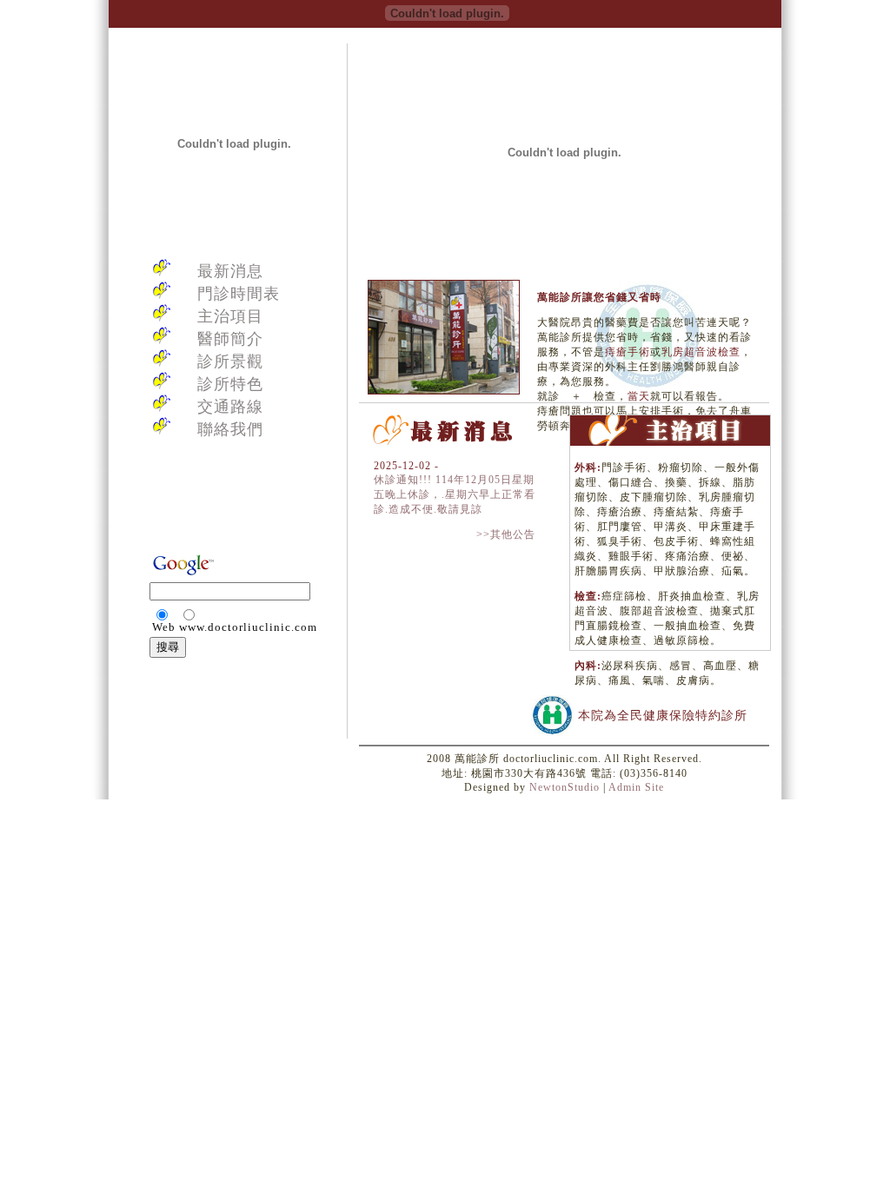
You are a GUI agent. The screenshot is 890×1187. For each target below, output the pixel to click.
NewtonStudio (564, 787)
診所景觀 (230, 361)
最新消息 (230, 271)
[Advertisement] (234, 509)
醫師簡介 (230, 339)
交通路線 (230, 406)
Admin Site (636, 787)
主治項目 (230, 316)
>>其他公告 (505, 534)
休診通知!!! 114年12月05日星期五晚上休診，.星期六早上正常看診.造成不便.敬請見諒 (454, 494)
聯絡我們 (230, 429)
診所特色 (230, 384)
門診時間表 (238, 293)
